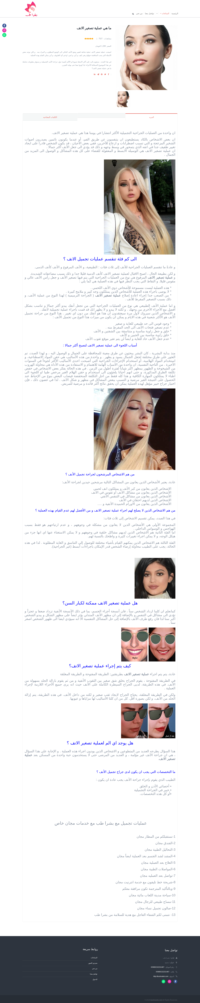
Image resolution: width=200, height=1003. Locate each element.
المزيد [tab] (151, 117)
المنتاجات (165, 13)
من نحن (139, 13)
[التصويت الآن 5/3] (89, 38)
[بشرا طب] (31, 8)
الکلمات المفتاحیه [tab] (50, 117)
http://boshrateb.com (160, 976)
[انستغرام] (4, 30)
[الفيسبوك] (4, 26)
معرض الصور (92, 963)
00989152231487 (157, 967)
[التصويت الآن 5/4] (87, 38)
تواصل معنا (149, 13)
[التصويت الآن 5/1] (92, 38)
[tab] (101, 115)
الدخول (95, 979)
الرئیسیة (175, 13)
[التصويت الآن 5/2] (91, 38)
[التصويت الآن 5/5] (85, 38)
